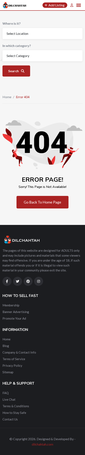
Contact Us (10, 419)
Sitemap (7, 372)
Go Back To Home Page (42, 202)
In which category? (16, 46)
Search (13, 71)
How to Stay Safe (14, 412)
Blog (5, 346)
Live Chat (8, 399)
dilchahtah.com (42, 444)
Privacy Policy (12, 365)
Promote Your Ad (14, 318)
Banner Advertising (15, 312)
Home (6, 97)
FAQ (5, 393)
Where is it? (11, 23)
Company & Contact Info (19, 352)
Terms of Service (13, 359)
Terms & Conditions (15, 406)
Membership (10, 305)
